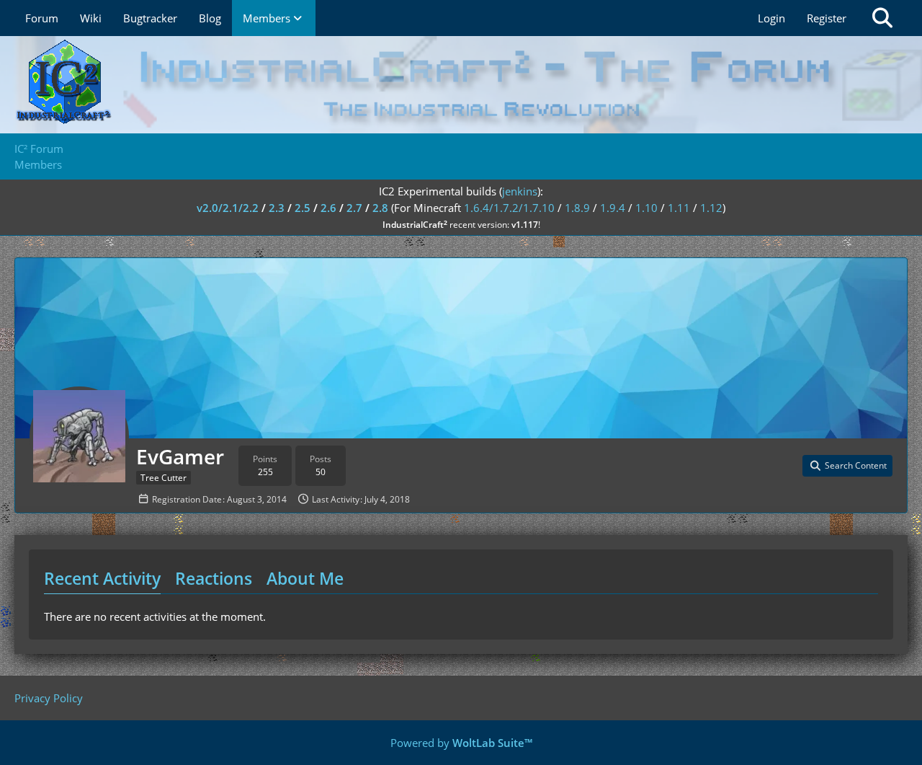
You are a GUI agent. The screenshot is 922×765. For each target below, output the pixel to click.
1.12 (711, 207)
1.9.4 (612, 207)
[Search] (882, 18)
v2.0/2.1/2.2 (228, 207)
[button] (847, 466)
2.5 (302, 207)
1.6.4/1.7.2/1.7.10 (509, 207)
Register (826, 18)
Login (771, 18)
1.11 (679, 207)
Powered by (461, 742)
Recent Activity (102, 578)
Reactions (213, 578)
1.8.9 (577, 207)
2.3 (277, 207)
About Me (305, 578)
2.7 (354, 207)
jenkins (519, 191)
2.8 (380, 207)
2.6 (328, 207)
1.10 (646, 207)
